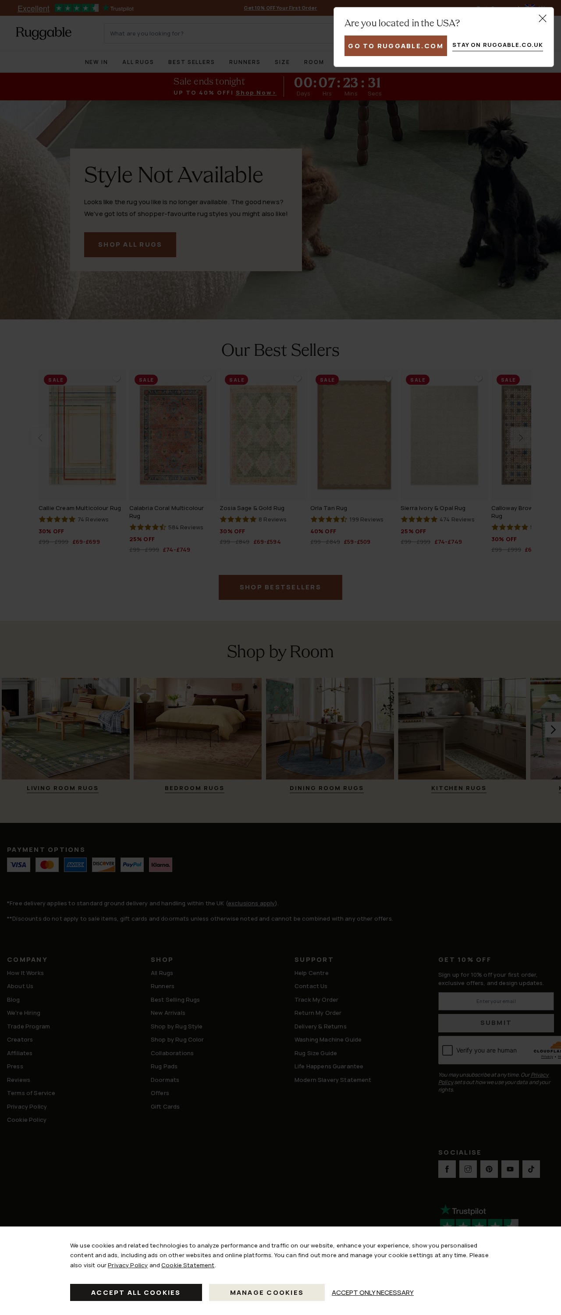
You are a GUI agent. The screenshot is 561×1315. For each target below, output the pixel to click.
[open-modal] (542, 18)
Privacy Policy (128, 1265)
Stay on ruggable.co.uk (497, 45)
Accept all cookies (136, 1292)
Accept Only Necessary (373, 1292)
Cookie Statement (187, 1265)
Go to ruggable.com (396, 45)
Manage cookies (267, 1292)
